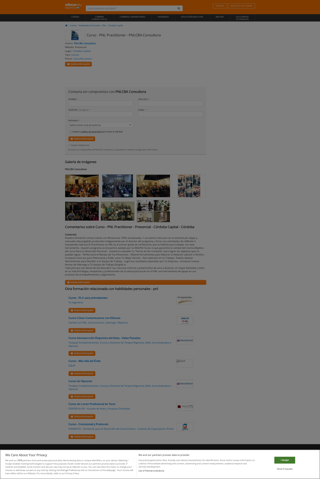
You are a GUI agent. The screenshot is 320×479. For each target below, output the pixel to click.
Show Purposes (285, 468)
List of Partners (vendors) (151, 470)
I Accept (285, 460)
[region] (160, 464)
